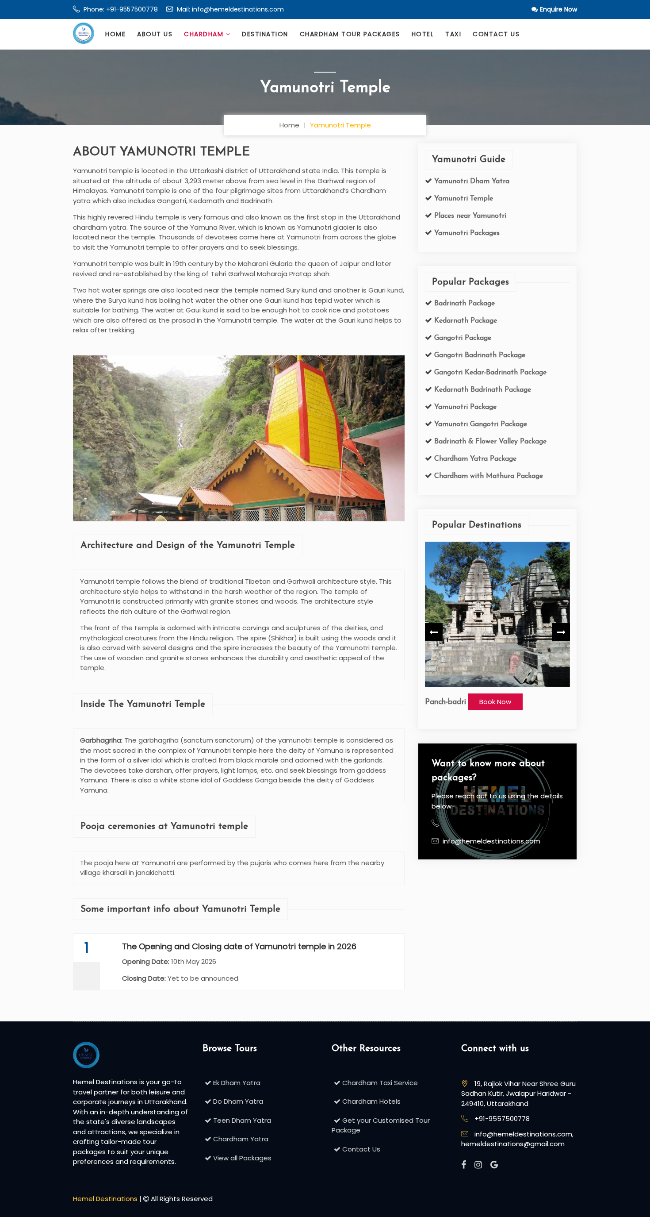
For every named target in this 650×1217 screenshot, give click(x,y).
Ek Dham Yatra (235, 1082)
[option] (497, 626)
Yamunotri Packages (466, 233)
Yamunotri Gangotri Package (479, 424)
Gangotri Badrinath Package (478, 355)
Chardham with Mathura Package (487, 476)
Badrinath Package (463, 303)
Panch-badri (445, 702)
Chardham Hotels (370, 1101)
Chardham (205, 34)
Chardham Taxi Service (379, 1082)
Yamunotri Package (464, 407)
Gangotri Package (461, 338)
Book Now (495, 701)
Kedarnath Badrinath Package (481, 389)
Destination (265, 34)
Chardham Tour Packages (350, 34)
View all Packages (241, 1158)
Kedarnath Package (464, 320)
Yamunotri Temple (462, 198)
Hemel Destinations (105, 1198)
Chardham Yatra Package (474, 458)
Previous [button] (434, 632)
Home (115, 34)
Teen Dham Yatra (241, 1120)
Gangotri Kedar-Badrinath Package (489, 372)
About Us (154, 34)
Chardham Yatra (239, 1139)
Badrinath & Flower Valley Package (489, 441)
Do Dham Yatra (237, 1101)
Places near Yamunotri (469, 216)
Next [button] (561, 632)
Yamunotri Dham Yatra (470, 181)
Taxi (453, 34)
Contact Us (496, 34)
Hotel (423, 34)
